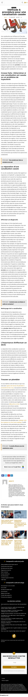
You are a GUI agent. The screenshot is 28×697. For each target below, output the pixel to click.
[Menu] (2, 2)
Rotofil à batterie (4, 575)
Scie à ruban (3, 587)
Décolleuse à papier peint (6, 589)
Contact (3, 678)
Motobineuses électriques (7, 568)
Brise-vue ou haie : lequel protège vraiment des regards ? (13, 631)
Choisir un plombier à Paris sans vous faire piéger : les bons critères (7, 542)
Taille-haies (3, 579)
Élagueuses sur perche (6, 570)
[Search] (22, 2)
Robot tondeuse (4, 572)
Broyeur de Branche (5, 574)
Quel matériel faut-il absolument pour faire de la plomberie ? (7, 522)
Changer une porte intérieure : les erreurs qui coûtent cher (13, 613)
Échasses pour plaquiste (6, 597)
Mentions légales (5, 680)
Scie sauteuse (4, 591)
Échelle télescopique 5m (6, 595)
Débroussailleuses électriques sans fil (9, 564)
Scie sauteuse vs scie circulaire (8, 585)
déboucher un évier (14, 404)
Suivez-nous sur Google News (12, 467)
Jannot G (5, 17)
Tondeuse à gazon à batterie (7, 577)
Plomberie (14, 7)
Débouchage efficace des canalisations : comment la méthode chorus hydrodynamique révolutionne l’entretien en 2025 (19, 545)
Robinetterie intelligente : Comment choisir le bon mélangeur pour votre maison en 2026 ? (20, 524)
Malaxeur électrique (5, 593)
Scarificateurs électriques (6, 566)
